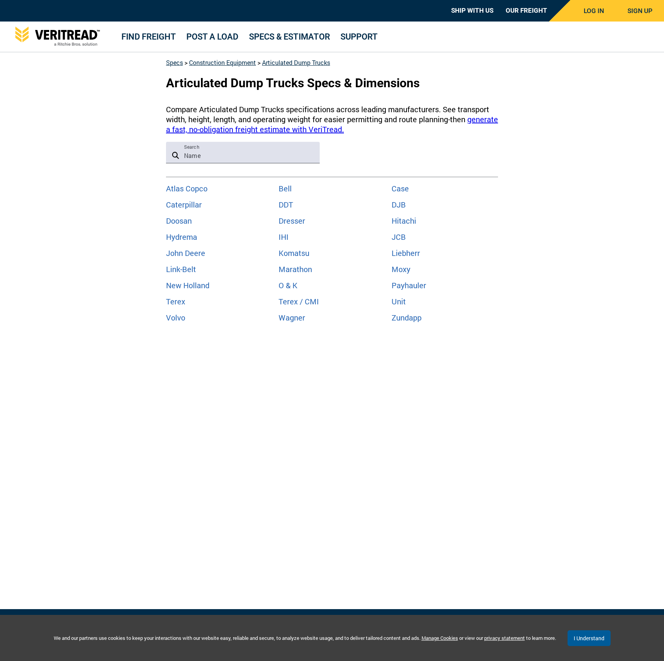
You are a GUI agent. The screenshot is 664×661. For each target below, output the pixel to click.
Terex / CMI (299, 301)
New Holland (187, 285)
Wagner (292, 317)
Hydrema (181, 237)
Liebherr (406, 253)
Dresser (292, 221)
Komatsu (294, 253)
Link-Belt (181, 269)
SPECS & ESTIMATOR (289, 37)
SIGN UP (639, 11)
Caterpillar (184, 204)
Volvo (175, 317)
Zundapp (407, 317)
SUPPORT (359, 37)
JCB (399, 237)
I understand (589, 638)
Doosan (179, 221)
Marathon (295, 269)
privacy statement (504, 637)
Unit (399, 301)
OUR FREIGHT (526, 10)
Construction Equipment (222, 62)
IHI (284, 237)
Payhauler (409, 285)
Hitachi (404, 221)
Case (400, 188)
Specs (174, 62)
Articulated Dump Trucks (296, 62)
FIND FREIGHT (148, 37)
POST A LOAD (212, 37)
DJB (399, 204)
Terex (175, 301)
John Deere (185, 253)
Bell (285, 188)
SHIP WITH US (472, 10)
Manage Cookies (440, 637)
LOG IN (594, 11)
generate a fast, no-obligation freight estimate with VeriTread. (332, 124)
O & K (288, 285)
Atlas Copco (187, 188)
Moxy (401, 269)
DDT (286, 204)
